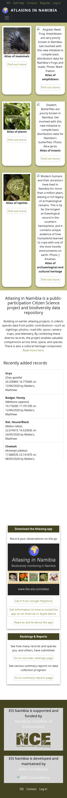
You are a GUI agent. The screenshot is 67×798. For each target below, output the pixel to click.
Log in (43, 789)
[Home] (6, 10)
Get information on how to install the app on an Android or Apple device (33, 612)
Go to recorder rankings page (33, 658)
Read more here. (33, 350)
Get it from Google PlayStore (33, 601)
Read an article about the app (33, 622)
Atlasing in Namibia (34, 10)
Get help (18, 3)
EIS (8, 3)
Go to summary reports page (34, 678)
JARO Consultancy (33, 769)
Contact (32, 3)
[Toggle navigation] (7, 17)
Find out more (17, 64)
